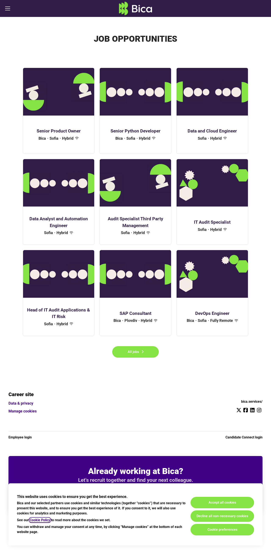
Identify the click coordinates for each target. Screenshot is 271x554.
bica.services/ (252, 402)
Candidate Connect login (244, 437)
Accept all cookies (222, 502)
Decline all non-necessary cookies (222, 516)
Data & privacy (20, 403)
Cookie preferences (222, 530)
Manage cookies (22, 411)
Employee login (20, 437)
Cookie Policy (40, 520)
